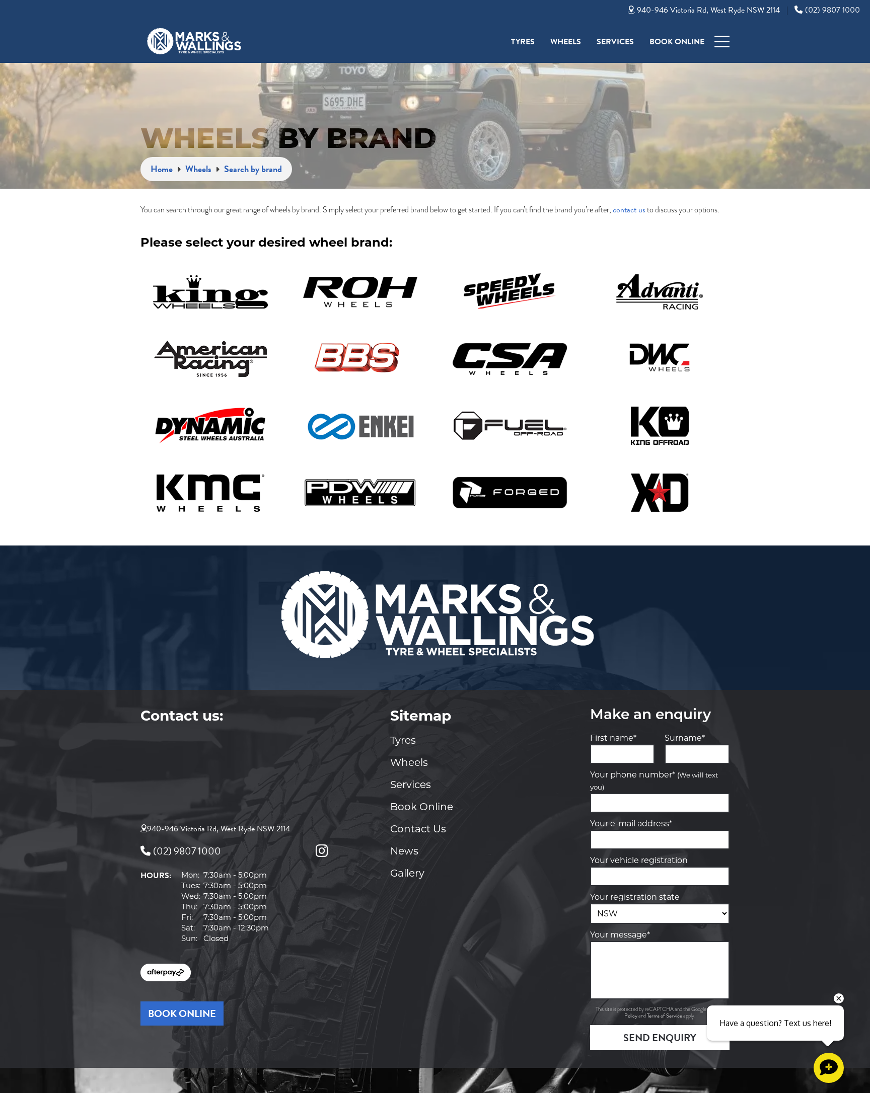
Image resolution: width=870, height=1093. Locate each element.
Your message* (620, 935)
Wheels (565, 42)
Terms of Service (665, 1015)
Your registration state (635, 897)
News (404, 851)
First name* (613, 738)
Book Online (676, 42)
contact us (629, 210)
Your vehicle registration (639, 860)
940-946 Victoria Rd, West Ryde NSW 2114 (708, 10)
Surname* (685, 738)
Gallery (407, 873)
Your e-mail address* (631, 823)
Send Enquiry (659, 1037)
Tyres (523, 42)
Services (615, 42)
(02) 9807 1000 (832, 10)
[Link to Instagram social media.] (321, 850)
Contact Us (418, 829)
